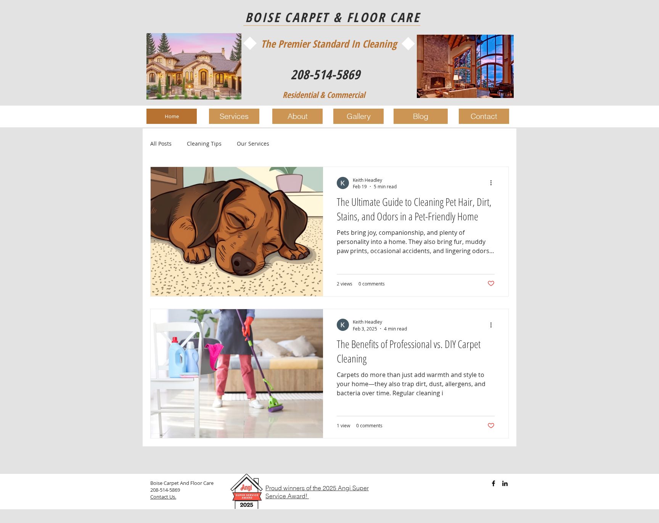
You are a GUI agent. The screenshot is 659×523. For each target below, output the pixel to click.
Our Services (253, 143)
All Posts (161, 143)
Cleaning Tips (204, 143)
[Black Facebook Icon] (493, 483)
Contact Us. (163, 496)
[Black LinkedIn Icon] (505, 483)
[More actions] (493, 183)
